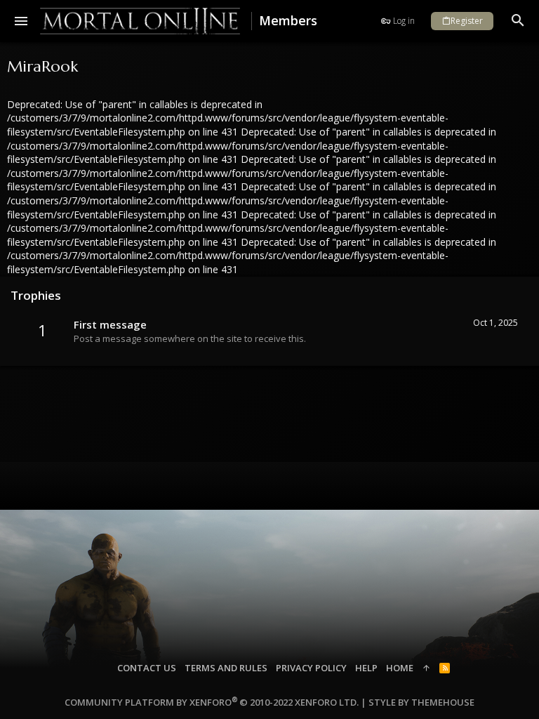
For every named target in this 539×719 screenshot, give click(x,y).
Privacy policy (311, 667)
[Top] (426, 667)
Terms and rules (226, 667)
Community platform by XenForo (212, 702)
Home (399, 667)
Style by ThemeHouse (421, 702)
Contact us (146, 667)
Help (366, 667)
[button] (21, 21)
